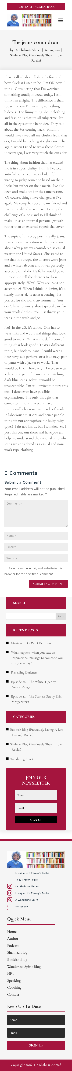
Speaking (14, 980)
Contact (13, 994)
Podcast (13, 945)
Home (12, 931)
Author (12, 938)
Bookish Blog (17, 959)
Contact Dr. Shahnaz (36, 7)
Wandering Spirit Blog (24, 966)
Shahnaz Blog (17, 952)
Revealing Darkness (24, 672)
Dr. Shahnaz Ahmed (27, 50)
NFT (10, 973)
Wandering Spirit (21, 759)
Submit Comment (48, 584)
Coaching (14, 987)
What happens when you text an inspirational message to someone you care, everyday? (37, 657)
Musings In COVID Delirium (31, 643)
